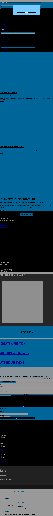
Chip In (26, 12)
